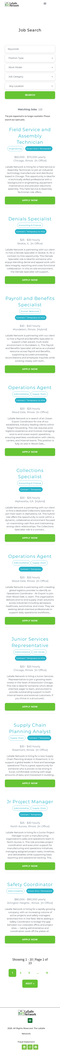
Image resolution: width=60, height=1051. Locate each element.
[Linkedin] (24, 1047)
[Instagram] (30, 1047)
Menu (45, 3)
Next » (30, 983)
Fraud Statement (26, 1042)
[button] (30, 1020)
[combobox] (30, 58)
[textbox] (24, 58)
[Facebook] (35, 1047)
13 (47, 972)
